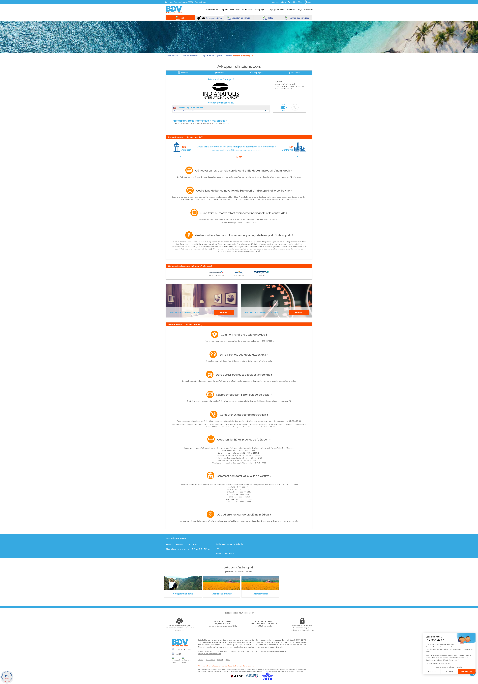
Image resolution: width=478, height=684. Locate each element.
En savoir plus (200, 2)
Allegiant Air (239, 275)
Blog (299, 9)
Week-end (210, 660)
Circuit (220, 660)
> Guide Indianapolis (225, 553)
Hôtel (228, 660)
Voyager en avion (276, 9)
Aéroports (291, 9)
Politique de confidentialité (209, 653)
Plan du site (252, 651)
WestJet (261, 275)
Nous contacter (238, 651)
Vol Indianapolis (260, 593)
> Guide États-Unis (223, 549)
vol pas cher (216, 640)
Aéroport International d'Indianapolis (181, 544)
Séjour (200, 660)
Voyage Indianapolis (183, 593)
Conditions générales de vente (273, 651)
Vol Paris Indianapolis (222, 593)
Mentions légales (205, 651)
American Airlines (216, 275)
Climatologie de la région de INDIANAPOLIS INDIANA (187, 549)
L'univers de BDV (222, 651)
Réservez (224, 312)
